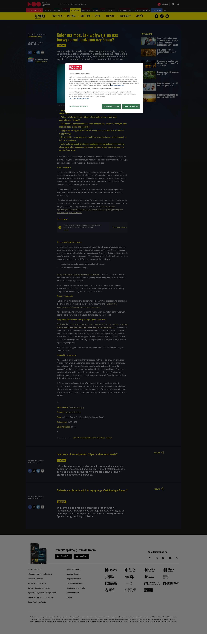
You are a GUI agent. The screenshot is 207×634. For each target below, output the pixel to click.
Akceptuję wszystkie (131, 106)
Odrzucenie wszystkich (111, 106)
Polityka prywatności (117, 85)
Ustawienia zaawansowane (78, 106)
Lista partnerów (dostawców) (79, 99)
